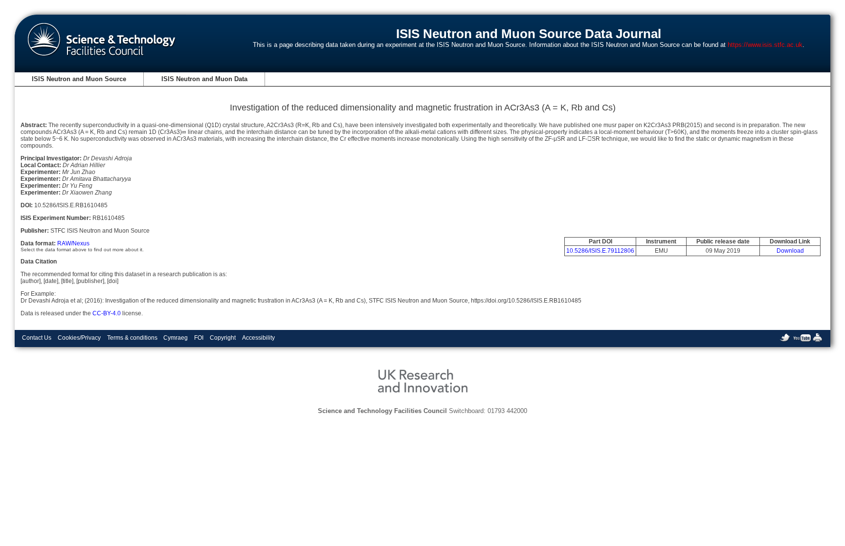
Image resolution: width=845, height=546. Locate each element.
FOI (198, 338)
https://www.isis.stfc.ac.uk (765, 44)
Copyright (223, 338)
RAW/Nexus (73, 243)
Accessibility (258, 338)
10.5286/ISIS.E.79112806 (600, 250)
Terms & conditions (132, 338)
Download (790, 250)
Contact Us (36, 338)
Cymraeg (175, 338)
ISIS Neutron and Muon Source (79, 79)
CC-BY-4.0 (106, 313)
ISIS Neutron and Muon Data (204, 79)
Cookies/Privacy (79, 338)
